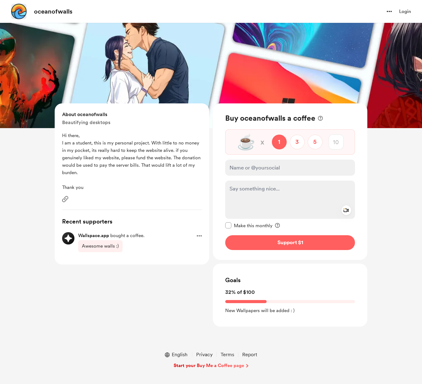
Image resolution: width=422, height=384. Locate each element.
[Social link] (65, 199)
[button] (389, 11)
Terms (227, 354)
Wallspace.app (93, 235)
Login (405, 11)
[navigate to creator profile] (19, 11)
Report (249, 354)
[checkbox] (248, 225)
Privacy (204, 354)
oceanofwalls (53, 11)
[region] (290, 181)
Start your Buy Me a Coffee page (209, 365)
